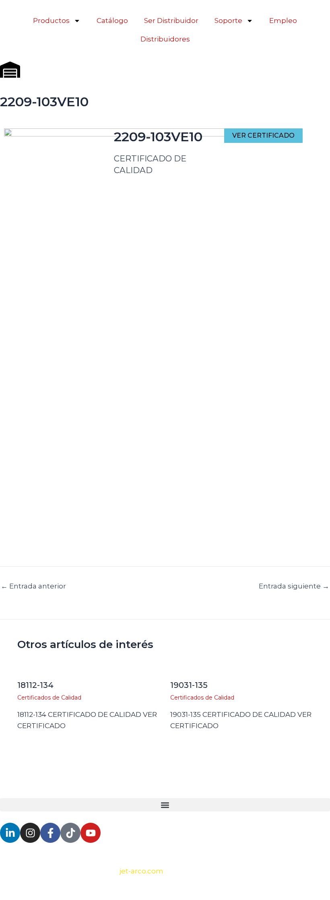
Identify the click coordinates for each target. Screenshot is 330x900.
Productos (51, 21)
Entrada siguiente (294, 586)
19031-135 (189, 685)
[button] (165, 804)
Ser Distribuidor (171, 21)
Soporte (228, 21)
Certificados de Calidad (49, 697)
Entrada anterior (33, 586)
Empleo (283, 21)
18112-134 (35, 685)
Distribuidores (165, 39)
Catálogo (112, 21)
